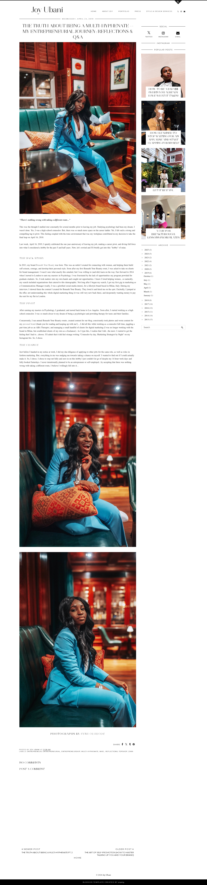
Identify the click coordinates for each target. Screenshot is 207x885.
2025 (147, 249)
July (145, 280)
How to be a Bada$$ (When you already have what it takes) (163, 92)
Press (138, 11)
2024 (147, 253)
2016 (147, 308)
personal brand (29, 323)
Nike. (102, 751)
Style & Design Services (159, 11)
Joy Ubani (47, 9)
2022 (147, 261)
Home (94, 11)
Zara (130, 751)
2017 (147, 304)
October (147, 276)
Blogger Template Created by (103, 882)
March (146, 291)
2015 (147, 311)
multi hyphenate (89, 751)
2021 (147, 265)
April (146, 287)
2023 (147, 257)
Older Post (109, 852)
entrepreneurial (51, 751)
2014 (147, 315)
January (147, 295)
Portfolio (123, 11)
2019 (147, 272)
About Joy (107, 11)
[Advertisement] (77, 821)
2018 (147, 300)
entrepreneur (34, 751)
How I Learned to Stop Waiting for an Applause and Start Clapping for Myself (163, 138)
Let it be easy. (163, 190)
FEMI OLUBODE (93, 733)
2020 (147, 269)
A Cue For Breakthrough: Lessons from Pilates (163, 234)
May (146, 283)
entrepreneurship (70, 751)
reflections (111, 751)
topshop (123, 751)
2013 (147, 319)
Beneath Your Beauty (45, 265)
